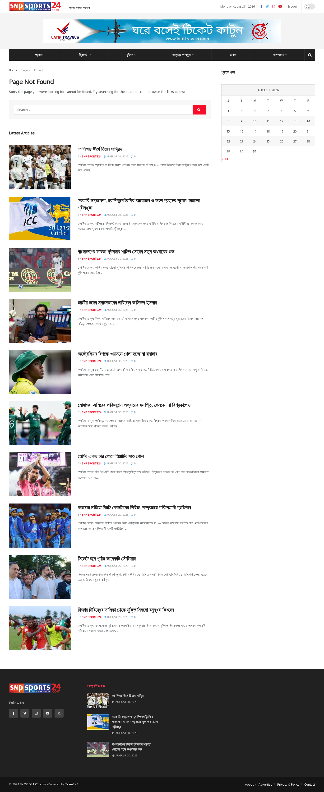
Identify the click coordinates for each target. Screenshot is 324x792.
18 (268, 131)
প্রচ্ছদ (38, 54)
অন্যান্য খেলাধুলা (181, 54)
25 (268, 141)
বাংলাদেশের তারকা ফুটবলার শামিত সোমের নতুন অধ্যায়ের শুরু (126, 251)
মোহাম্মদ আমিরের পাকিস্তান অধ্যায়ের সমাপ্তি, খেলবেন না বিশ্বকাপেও (134, 404)
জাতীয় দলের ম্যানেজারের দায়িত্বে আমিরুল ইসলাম (117, 302)
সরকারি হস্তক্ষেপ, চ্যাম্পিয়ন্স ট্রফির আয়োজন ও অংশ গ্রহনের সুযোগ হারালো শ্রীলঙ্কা (135, 721)
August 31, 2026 (117, 156)
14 (308, 121)
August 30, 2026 (117, 258)
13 (294, 121)
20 (294, 131)
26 (281, 141)
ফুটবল (130, 54)
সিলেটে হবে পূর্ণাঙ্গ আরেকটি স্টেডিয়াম (107, 558)
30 (241, 151)
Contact (309, 784)
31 (254, 151)
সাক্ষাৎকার (278, 54)
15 (228, 131)
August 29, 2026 (117, 514)
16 (241, 131)
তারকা (233, 54)
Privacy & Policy (288, 784)
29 (228, 151)
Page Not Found (32, 70)
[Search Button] (199, 109)
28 (308, 141)
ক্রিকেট (83, 54)
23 (241, 141)
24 (254, 141)
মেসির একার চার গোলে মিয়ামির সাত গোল (110, 455)
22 (228, 141)
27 (294, 141)
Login (294, 7)
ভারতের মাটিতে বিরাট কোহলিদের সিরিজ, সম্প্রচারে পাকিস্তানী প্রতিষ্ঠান (134, 507)
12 (281, 121)
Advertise (265, 784)
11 (268, 121)
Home (13, 70)
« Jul (225, 159)
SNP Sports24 (91, 156)
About (249, 784)
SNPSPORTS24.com (33, 784)
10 (254, 121)
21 (308, 131)
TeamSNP (71, 784)
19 (281, 131)
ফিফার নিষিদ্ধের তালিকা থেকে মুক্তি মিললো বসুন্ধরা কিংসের (126, 609)
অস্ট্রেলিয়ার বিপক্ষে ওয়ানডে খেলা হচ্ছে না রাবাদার (117, 353)
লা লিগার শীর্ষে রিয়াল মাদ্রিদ (100, 148)
